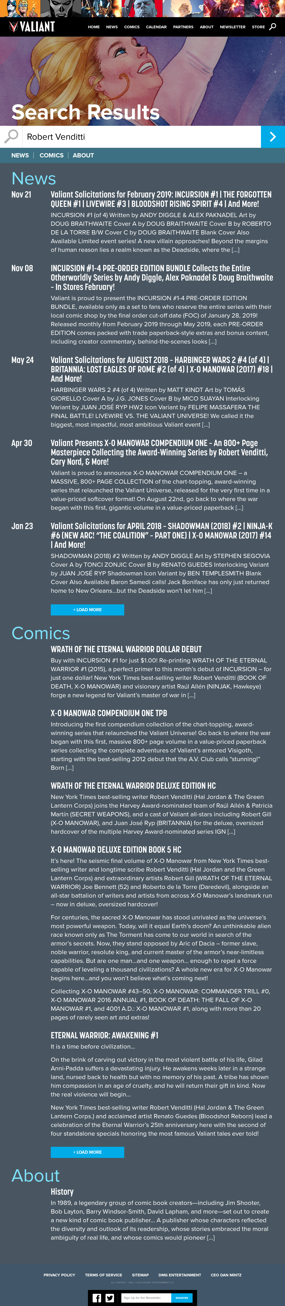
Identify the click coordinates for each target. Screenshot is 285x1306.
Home (94, 26)
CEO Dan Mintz (226, 1275)
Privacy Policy (59, 1275)
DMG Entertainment (180, 1275)
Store (258, 26)
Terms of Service (103, 1275)
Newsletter (233, 26)
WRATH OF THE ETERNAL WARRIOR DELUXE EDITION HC (133, 785)
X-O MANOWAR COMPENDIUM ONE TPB (109, 712)
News (112, 26)
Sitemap (140, 1275)
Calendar (156, 26)
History (62, 1191)
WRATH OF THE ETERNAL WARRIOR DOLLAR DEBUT (126, 649)
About (207, 26)
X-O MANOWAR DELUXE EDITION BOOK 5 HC (116, 849)
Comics (132, 26)
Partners (183, 26)
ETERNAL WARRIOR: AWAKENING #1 (104, 1035)
